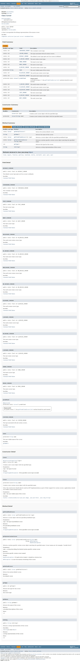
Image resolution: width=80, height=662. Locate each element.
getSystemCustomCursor (20, 140)
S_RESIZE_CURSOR (24, 84)
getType (16, 144)
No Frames (8, 6)
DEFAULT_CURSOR (23, 56)
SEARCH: (61, 6)
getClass (21, 155)
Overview (2, 3)
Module (8, 3)
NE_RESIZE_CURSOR (24, 72)
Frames (2, 6)
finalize (14, 155)
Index (36, 3)
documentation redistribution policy (36, 659)
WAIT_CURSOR (22, 98)
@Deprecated (6, 403)
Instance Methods (29, 127)
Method (21, 8)
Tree (25, 3)
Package (13, 3)
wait (44, 155)
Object (8, 28)
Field (11, 8)
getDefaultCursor (19, 131)
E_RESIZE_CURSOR (24, 59)
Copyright (3, 657)
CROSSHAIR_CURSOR (24, 50)
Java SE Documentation (36, 654)
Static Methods (17, 127)
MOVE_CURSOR (22, 64)
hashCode (27, 155)
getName (16, 134)
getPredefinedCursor (20, 137)
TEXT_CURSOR (22, 92)
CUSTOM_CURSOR (23, 53)
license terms (56, 0)
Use (22, 3)
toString (16, 147)
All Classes (17, 6)
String (11, 70)
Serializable (5, 23)
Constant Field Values (9, 178)
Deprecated (31, 3)
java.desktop (10, 11)
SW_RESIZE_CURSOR (24, 89)
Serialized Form (29, 36)
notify (33, 155)
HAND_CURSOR (22, 61)
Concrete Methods (43, 127)
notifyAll (39, 155)
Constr (16, 8)
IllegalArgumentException (10, 472)
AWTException (33, 541)
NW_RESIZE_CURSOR (24, 75)
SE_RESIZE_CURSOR (24, 87)
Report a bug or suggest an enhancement (10, 653)
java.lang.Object (6, 18)
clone (4, 155)
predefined (22, 78)
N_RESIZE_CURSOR (24, 67)
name (20, 70)
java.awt (9, 13)
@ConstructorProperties (10, 460)
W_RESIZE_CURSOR (24, 95)
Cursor (16, 78)
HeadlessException (35, 542)
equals (9, 155)
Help (40, 3)
